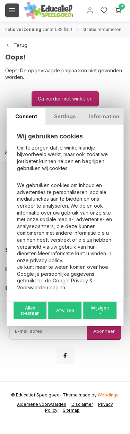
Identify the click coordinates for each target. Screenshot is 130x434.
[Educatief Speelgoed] (48, 10)
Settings (65, 116)
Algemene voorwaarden (41, 404)
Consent (26, 116)
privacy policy (46, 260)
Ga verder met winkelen (65, 99)
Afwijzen (65, 310)
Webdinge (108, 394)
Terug (20, 45)
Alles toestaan (30, 310)
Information (104, 116)
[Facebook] (65, 355)
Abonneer (104, 331)
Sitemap (71, 410)
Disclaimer (82, 404)
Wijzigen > (100, 310)
